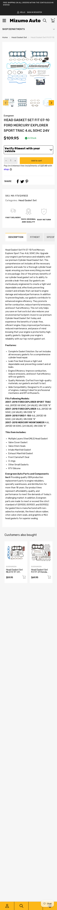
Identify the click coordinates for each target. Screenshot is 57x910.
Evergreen (9, 115)
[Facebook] (17, 181)
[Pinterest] (27, 181)
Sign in (30, 12)
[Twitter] (22, 181)
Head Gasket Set (27, 200)
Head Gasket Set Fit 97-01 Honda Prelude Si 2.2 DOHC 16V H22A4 (40, 573)
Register (38, 12)
